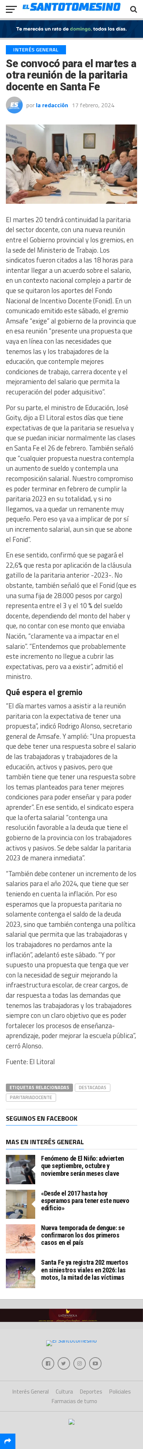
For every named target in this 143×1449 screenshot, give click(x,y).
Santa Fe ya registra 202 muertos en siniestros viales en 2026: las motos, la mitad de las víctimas (84, 1269)
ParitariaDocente (31, 1097)
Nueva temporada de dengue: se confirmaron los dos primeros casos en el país (82, 1235)
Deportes (91, 1391)
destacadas (92, 1087)
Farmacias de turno (74, 1401)
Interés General (30, 1391)
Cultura (64, 1391)
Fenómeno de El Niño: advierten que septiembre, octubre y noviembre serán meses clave (82, 1165)
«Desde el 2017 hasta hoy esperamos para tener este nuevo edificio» (85, 1200)
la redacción (52, 105)
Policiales (120, 1391)
